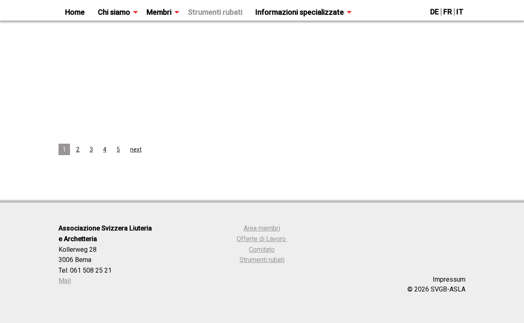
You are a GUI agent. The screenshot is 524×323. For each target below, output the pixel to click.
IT (459, 11)
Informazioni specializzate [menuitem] (299, 12)
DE (434, 11)
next (136, 149)
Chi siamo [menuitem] (114, 12)
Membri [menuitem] (159, 12)
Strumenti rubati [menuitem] (215, 12)
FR (447, 11)
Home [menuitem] (75, 12)
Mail (65, 281)
